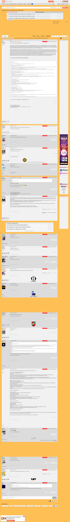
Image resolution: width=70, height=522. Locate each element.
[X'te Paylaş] (56, 102)
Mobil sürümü (64, 189)
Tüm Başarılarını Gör (5, 123)
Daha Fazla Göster (29, 230)
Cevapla (54, 497)
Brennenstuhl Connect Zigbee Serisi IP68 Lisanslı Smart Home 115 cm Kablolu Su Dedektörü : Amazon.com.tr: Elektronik (22, 18)
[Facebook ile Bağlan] (59, 1)
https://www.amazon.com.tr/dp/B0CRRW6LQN (44, 18)
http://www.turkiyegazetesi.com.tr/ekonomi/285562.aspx (20, 57)
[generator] (64, 187)
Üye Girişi (50, 1)
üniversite (43, 45)
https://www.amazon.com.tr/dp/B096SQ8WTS (43, 16)
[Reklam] (32, 4)
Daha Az (67, 21)
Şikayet (55, 41)
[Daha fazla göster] (10, 19)
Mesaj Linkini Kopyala (51, 41)
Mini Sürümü (64, 190)
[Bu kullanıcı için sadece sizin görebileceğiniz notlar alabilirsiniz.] (2, 45)
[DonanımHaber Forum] (7, 1)
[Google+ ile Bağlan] (60, 1)
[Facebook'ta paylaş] (54, 102)
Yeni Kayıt (66, 1)
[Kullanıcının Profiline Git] (3, 139)
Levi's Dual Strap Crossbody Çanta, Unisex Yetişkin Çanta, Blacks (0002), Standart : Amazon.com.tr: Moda (22, 16)
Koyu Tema (53, 4)
